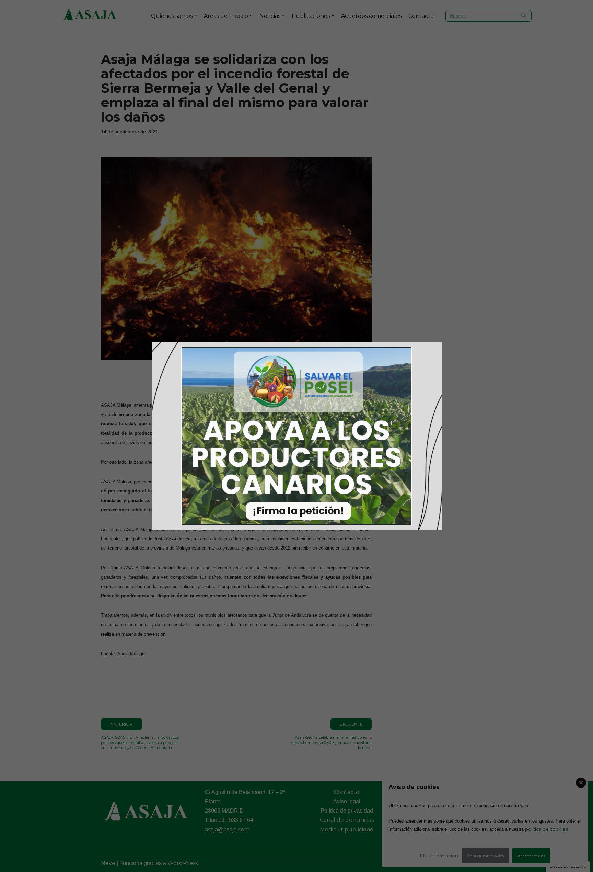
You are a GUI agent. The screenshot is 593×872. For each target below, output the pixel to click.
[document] (296, 436)
